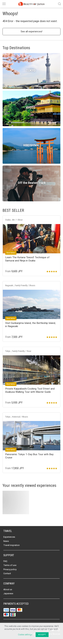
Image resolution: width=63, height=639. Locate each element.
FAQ (5, 561)
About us (7, 589)
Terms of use (9, 565)
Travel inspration (11, 545)
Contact (7, 573)
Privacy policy (9, 569)
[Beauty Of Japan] (31, 3)
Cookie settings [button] (25, 634)
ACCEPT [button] (42, 634)
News (6, 541)
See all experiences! (31, 31)
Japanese (8, 593)
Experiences (9, 537)
